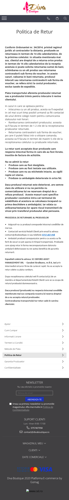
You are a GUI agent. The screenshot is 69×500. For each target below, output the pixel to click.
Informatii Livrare (13, 336)
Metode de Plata (12, 348)
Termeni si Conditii (14, 342)
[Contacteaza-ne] (48, 18)
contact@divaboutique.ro (36, 432)
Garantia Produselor (14, 361)
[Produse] (5, 19)
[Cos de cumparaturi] (57, 18)
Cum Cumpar (11, 330)
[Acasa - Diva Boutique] (34, 7)
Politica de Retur (13, 355)
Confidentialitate (13, 367)
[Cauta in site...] (65, 18)
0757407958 (36, 427)
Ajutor (8, 323)
